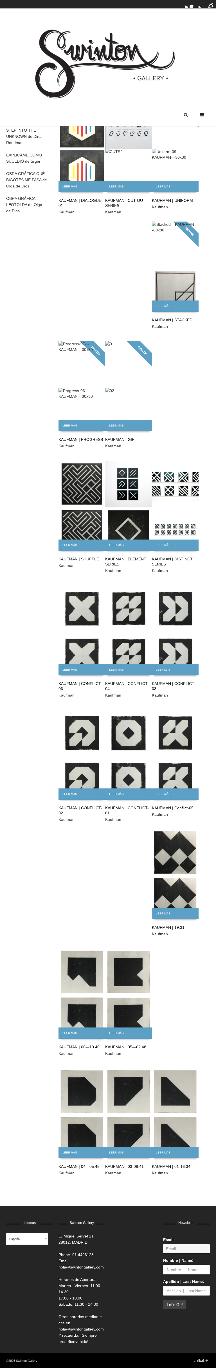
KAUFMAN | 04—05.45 (79, 1166)
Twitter (184, 4)
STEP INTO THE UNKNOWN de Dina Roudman (24, 136)
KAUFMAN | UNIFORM (172, 200)
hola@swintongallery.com (81, 1267)
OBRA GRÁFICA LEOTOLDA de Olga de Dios (24, 204)
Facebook (193, 4)
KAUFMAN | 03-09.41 (124, 1166)
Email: (169, 1239)
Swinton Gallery (26, 1360)
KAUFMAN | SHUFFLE (78, 559)
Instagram (201, 4)
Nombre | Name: (178, 1260)
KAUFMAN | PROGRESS (80, 439)
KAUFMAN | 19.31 (168, 927)
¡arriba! (198, 1361)
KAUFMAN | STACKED (172, 320)
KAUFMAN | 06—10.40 (79, 1047)
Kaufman (66, 212)
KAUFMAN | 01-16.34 (171, 1166)
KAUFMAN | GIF (119, 439)
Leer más (69, 186)
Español (14, 1239)
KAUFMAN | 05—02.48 (125, 1047)
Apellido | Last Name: (183, 1281)
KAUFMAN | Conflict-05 (173, 808)
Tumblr (209, 4)
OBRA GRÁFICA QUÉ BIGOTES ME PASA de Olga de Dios (26, 179)
